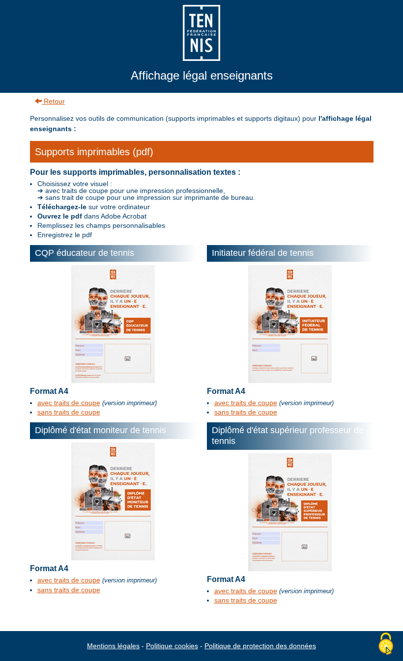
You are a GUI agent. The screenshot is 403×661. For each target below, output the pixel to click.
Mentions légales (113, 646)
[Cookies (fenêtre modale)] (386, 644)
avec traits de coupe (68, 403)
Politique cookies (172, 646)
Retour (53, 101)
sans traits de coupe (68, 412)
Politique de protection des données (260, 646)
